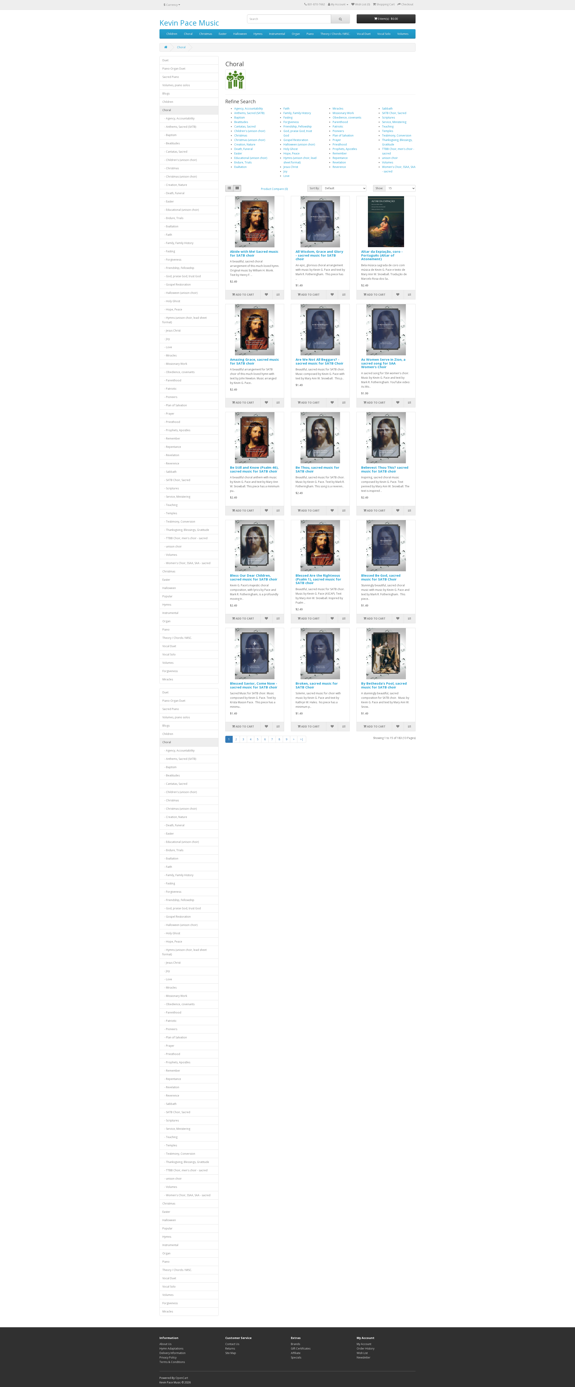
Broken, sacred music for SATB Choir (317, 685)
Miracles (167, 679)
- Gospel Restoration (176, 284)
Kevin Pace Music (189, 23)
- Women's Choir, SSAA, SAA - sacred (186, 563)
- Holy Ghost (171, 301)
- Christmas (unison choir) (179, 176)
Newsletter (363, 1357)
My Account (364, 1344)
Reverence (339, 167)
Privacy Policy (168, 1357)
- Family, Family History (177, 243)
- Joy (166, 339)
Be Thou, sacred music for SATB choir (317, 469)
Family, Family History (297, 113)
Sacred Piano (170, 77)
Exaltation (240, 167)
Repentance (340, 158)
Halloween (240, 34)
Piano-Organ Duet (173, 68)
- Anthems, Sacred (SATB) (179, 127)
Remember (340, 153)
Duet (165, 60)
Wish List (362, 1353)
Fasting (287, 117)
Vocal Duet (364, 34)
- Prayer (168, 413)
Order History (365, 1348)
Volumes (402, 34)
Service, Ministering (394, 122)
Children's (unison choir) (249, 131)
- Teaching (169, 505)
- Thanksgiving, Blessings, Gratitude (185, 530)
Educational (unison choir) (250, 158)
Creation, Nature (244, 144)
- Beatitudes (171, 143)
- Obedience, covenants (178, 372)
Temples (387, 131)
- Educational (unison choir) (180, 210)
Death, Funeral (243, 149)
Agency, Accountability (248, 108)
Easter (223, 34)
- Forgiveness (171, 260)
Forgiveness (170, 671)
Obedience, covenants (347, 117)
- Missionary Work (174, 364)
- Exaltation (170, 226)
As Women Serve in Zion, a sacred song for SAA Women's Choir (383, 363)
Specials (296, 1357)
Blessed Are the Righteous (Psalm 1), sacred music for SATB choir (318, 579)
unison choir (390, 158)
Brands (295, 1344)
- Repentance (171, 447)
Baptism (239, 117)
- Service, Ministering (176, 497)
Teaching (388, 126)
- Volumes (169, 555)
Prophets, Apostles (345, 149)
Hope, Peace (291, 153)
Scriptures (388, 117)
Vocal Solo (384, 34)
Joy (285, 171)
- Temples (169, 513)
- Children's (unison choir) (179, 160)
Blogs (166, 93)
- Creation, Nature (174, 185)
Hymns (258, 34)
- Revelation (170, 455)
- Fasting (168, 251)
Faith (286, 108)
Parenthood (340, 122)
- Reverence (170, 463)
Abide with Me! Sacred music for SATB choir (254, 253)
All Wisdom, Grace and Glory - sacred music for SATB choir (319, 255)
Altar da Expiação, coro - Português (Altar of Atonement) (382, 255)
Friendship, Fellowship (297, 126)
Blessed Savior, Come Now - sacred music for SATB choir (253, 685)
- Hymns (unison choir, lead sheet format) (184, 320)
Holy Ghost (290, 149)
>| (301, 739)
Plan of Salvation (343, 135)
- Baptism (169, 135)
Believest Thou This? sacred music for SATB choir (384, 469)
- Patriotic (169, 389)
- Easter (168, 201)
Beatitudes (241, 122)
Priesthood (340, 144)
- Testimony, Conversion (178, 521)
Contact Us (232, 1344)
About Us (165, 1344)
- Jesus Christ (171, 330)
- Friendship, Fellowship (178, 268)
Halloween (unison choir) (299, 144)
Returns (230, 1348)
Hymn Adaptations (171, 1348)
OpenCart (181, 1378)
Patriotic (338, 126)
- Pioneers (169, 397)
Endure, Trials (243, 162)
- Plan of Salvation (174, 405)
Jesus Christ (290, 167)
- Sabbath (169, 472)
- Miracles (169, 355)
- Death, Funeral (173, 193)
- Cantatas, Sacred (174, 152)
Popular (167, 596)
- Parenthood (171, 380)
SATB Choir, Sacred (394, 113)
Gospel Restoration (295, 140)
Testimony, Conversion (396, 135)
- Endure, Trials (172, 218)
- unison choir (172, 546)
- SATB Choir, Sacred (176, 480)
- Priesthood (171, 422)
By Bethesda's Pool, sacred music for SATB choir (384, 685)
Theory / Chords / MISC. (335, 34)
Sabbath (387, 108)
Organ (296, 34)
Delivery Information (172, 1353)
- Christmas (170, 168)
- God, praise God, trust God (181, 276)
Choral (188, 34)
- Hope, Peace (172, 309)
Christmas (205, 34)
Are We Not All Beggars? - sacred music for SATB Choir (319, 361)
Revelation (339, 162)
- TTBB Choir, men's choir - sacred (185, 538)
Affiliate (296, 1353)
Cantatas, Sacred (245, 126)
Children (171, 34)
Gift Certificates (300, 1348)
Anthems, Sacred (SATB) (249, 113)
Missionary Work (343, 113)
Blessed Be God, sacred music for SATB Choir (380, 577)
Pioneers (338, 131)
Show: (379, 188)
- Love (167, 347)
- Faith (167, 235)
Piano (310, 34)
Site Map (230, 1353)
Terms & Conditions (172, 1362)
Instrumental (277, 34)
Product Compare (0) (274, 189)
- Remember (171, 438)
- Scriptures (170, 488)
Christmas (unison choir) (249, 140)
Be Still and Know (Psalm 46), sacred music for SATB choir (254, 469)
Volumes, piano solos (176, 85)
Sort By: (314, 188)
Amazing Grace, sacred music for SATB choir (254, 361)
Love (286, 176)
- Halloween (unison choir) (179, 293)
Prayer (337, 140)
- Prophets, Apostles (176, 430)
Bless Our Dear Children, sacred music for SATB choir (253, 577)
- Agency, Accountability (178, 118)
